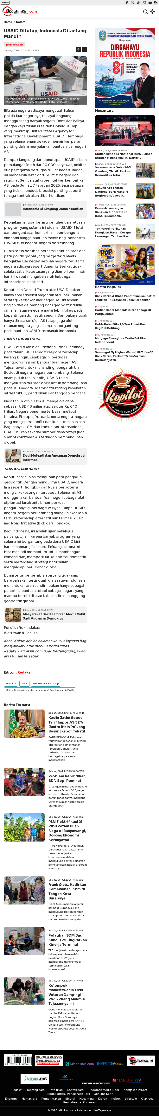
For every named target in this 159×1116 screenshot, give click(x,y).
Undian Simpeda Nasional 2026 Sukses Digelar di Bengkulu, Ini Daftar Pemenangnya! (123, 156)
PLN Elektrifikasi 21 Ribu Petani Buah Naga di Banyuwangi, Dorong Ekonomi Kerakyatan (67, 831)
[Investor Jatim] (110, 1064)
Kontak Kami (75, 1090)
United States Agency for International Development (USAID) (40, 690)
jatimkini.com (14, 44)
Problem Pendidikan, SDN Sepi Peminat (67, 778)
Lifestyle (131, 1098)
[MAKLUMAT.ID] (126, 1080)
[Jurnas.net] (35, 1079)
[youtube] (149, 3)
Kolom (116, 1098)
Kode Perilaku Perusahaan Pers (68, 1094)
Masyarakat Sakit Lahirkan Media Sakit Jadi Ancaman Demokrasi (54, 616)
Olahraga (147, 1098)
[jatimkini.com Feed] (155, 3)
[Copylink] (78, 50)
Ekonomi (11, 1098)
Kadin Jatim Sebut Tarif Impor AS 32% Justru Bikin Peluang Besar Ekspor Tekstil (66, 724)
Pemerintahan (51, 1098)
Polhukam (90, 1102)
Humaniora (29, 1098)
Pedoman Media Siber (104, 1090)
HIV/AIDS (11, 683)
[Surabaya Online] (49, 1060)
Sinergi (70, 1098)
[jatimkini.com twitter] (132, 3)
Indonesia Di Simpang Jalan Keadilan (53, 209)
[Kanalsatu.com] (96, 1083)
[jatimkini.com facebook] (126, 3)
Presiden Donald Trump (46, 683)
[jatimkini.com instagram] (143, 3)
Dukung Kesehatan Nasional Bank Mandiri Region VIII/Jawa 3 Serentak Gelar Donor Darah (111, 195)
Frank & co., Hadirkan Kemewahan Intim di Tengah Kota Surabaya (67, 891)
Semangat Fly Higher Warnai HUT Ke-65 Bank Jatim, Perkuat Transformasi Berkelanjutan (124, 356)
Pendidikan (71, 1102)
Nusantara (86, 1098)
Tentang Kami (36, 1090)
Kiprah (102, 1098)
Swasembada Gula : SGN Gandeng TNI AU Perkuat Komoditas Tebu (113, 171)
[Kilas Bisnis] (80, 1064)
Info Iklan (56, 1090)
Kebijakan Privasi (135, 1090)
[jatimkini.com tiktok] (138, 3)
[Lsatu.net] (65, 1077)
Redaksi (16, 1090)
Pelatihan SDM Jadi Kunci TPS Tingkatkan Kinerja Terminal (67, 940)
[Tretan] (141, 1061)
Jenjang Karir (103, 1094)
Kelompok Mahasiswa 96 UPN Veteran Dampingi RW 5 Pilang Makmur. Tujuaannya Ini (67, 994)
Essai (24, 683)
